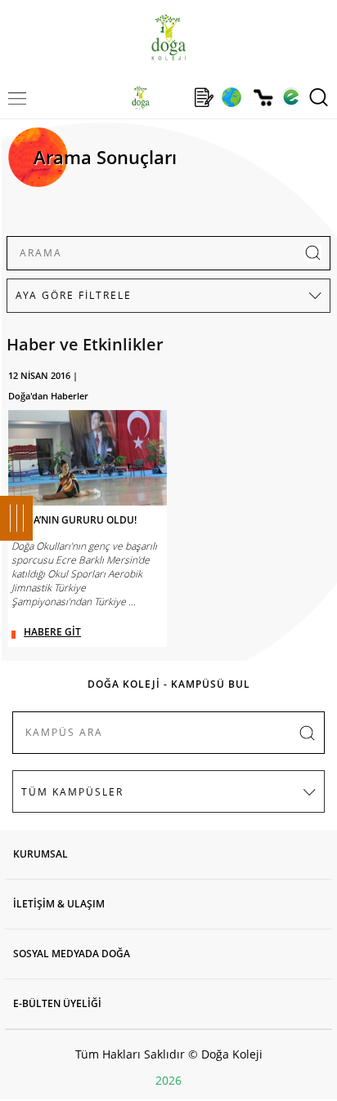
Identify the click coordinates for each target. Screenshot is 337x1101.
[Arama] (318, 97)
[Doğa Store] (263, 97)
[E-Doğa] (291, 97)
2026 (168, 1080)
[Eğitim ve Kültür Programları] (231, 97)
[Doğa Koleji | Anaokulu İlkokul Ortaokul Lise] (168, 37)
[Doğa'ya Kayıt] (203, 97)
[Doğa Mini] (172, 97)
